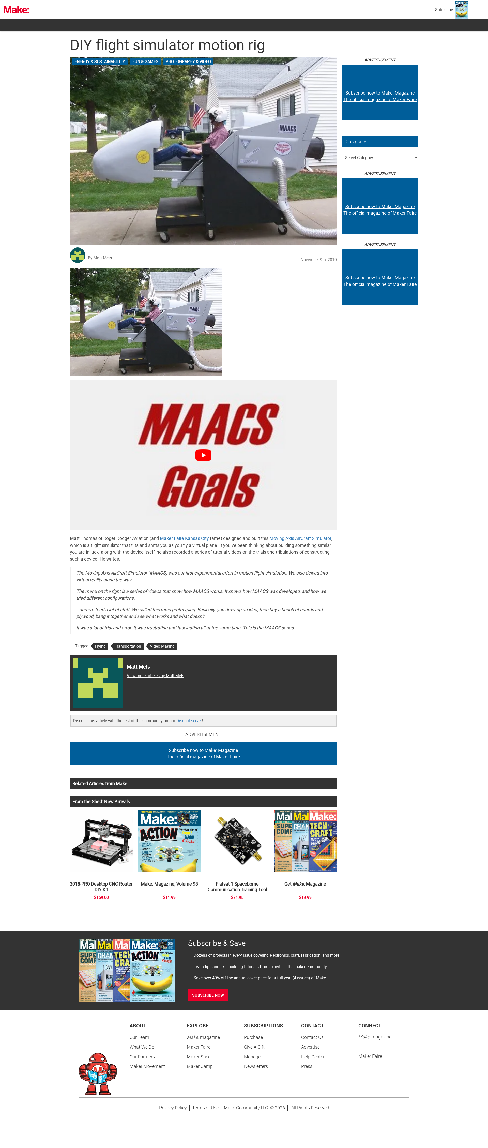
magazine (203, 1037)
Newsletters (256, 1066)
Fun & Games (145, 61)
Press (306, 1066)
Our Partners (142, 1056)
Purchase (253, 1037)
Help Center (313, 1056)
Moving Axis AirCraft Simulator (300, 538)
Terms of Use (205, 1108)
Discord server (189, 720)
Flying (100, 646)
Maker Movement (147, 1066)
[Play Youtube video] (203, 455)
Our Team (139, 1037)
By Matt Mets (100, 258)
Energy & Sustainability (99, 61)
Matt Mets (138, 666)
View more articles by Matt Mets (155, 675)
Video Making (162, 646)
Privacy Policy (173, 1108)
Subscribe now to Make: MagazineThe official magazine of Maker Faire (203, 753)
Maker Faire (198, 1047)
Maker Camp (200, 1066)
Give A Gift (254, 1047)
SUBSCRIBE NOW (208, 995)
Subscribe (444, 9)
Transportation (128, 646)
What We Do (142, 1047)
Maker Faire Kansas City (184, 538)
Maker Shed (199, 1056)
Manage (252, 1056)
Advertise (310, 1047)
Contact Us (312, 1037)
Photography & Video (188, 61)
